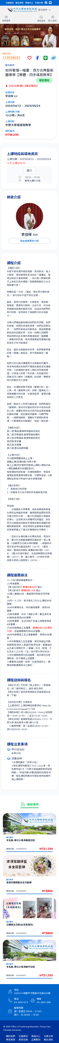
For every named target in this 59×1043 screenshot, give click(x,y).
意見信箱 (23, 1039)
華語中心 (29, 3)
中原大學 (39, 3)
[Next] (54, 35)
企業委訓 (35, 1039)
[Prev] (4, 35)
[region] (29, 35)
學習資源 (10, 1039)
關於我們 (10, 1036)
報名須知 (19, 3)
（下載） (13, 695)
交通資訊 (10, 3)
